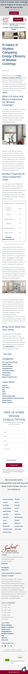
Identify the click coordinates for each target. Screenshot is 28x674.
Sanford (17, 502)
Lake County (18, 529)
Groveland (5, 517)
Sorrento (5, 502)
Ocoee (16, 511)
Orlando (17, 508)
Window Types (6, 364)
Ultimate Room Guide (8, 396)
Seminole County (7, 529)
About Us (4, 638)
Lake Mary (6, 514)
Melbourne (17, 523)
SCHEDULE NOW (14, 465)
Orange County (19, 526)
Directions (4, 563)
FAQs (3, 392)
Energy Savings (6, 400)
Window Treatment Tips (9, 377)
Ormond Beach (7, 508)
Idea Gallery (5, 387)
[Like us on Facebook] (2, 646)
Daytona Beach (19, 517)
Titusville (17, 499)
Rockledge (6, 505)
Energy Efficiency (7, 368)
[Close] (26, 3)
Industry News (6, 373)
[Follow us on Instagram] (8, 646)
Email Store (4, 570)
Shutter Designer (6, 625)
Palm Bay (17, 505)
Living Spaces (6, 375)
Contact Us (4, 640)
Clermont (17, 520)
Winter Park (6, 526)
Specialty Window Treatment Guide (13, 398)
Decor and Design (7, 366)
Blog (3, 390)
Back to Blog (7, 354)
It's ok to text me (11, 460)
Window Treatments (7, 627)
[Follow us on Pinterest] (5, 646)
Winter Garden (7, 511)
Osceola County (7, 532)
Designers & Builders (7, 633)
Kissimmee (17, 514)
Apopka (5, 523)
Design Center (5, 629)
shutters (4, 92)
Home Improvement (8, 371)
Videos (4, 394)
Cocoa (4, 520)
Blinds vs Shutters (7, 402)
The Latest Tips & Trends (9, 362)
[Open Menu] (25, 19)
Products (5, 385)
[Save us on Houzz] (11, 646)
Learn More (14, 13)
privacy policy (18, 471)
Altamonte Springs (8, 499)
